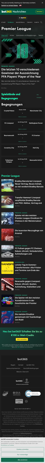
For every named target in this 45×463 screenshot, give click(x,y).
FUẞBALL (11, 22)
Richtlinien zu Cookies (7, 445)
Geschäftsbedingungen (31, 368)
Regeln (13, 365)
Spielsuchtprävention (13, 368)
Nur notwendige (22, 454)
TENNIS (29, 22)
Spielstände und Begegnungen (26, 35)
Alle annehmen (22, 460)
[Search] (41, 22)
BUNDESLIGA (19, 262)
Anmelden (39, 11)
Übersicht (4, 35)
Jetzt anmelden (22, 339)
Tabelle (40, 35)
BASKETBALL (20, 22)
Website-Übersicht (22, 372)
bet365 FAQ (30, 365)
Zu (20, 18)
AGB (18, 347)
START (3, 22)
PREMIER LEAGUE (8, 66)
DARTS (37, 22)
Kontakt (20, 365)
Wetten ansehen (22, 116)
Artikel (12, 35)
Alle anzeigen (39, 96)
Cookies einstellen (23, 449)
